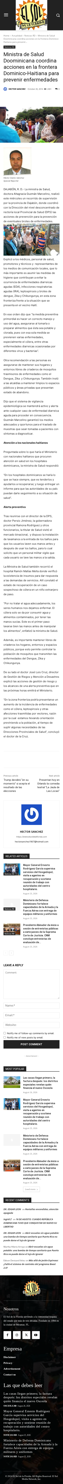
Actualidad (17, 35)
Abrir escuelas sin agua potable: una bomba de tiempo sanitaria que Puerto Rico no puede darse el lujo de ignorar (31, 1236)
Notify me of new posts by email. (25, 1037)
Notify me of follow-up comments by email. (30, 1033)
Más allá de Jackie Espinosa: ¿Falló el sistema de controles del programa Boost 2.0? (31, 1264)
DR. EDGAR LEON (12, 1209)
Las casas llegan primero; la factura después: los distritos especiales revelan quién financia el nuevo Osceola (30, 1397)
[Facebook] (18, 98)
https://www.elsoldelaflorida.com (31, 837)
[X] (26, 98)
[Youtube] (36, 1335)
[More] (50, 98)
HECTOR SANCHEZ (17, 89)
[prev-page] (6, 953)
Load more (30, 1189)
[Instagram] (17, 1335)
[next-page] (11, 953)
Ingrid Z (8, 1219)
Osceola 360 (10, 1406)
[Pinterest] (34, 98)
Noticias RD (30, 35)
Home (6, 35)
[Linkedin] (42, 98)
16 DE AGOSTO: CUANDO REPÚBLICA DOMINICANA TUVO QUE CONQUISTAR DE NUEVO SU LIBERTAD (30, 1223)
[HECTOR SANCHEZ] (6, 89)
